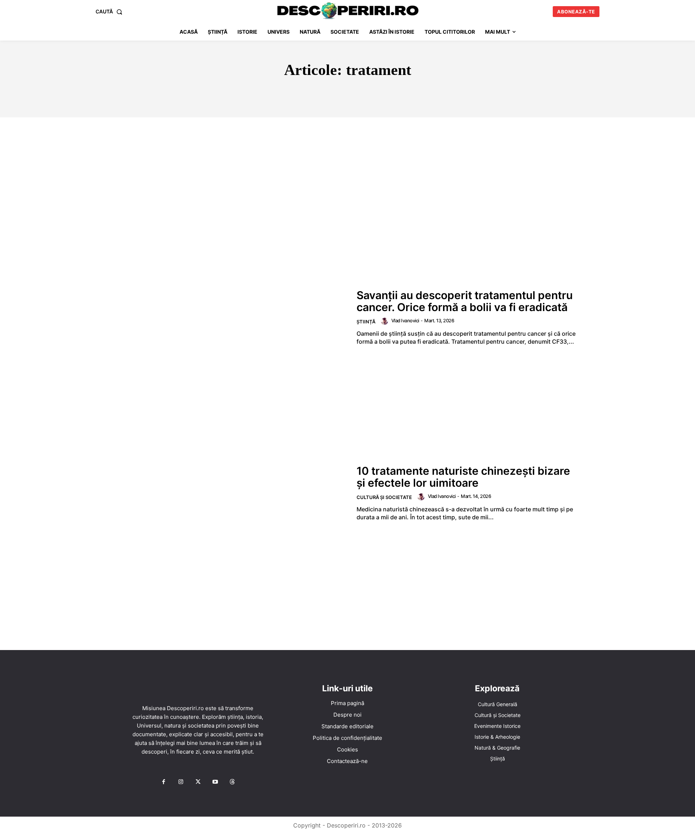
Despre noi (347, 714)
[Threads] (232, 782)
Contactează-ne (347, 761)
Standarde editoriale (347, 726)
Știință (366, 321)
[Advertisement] (347, 171)
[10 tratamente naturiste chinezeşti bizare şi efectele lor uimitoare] (232, 493)
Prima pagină (347, 703)
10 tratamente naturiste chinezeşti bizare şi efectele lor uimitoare (463, 476)
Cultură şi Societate (384, 497)
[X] (198, 782)
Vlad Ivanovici (405, 320)
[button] (110, 11)
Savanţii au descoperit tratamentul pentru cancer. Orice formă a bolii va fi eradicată (465, 301)
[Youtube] (215, 782)
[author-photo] (385, 321)
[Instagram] (181, 782)
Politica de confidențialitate (347, 737)
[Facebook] (163, 782)
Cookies (347, 749)
